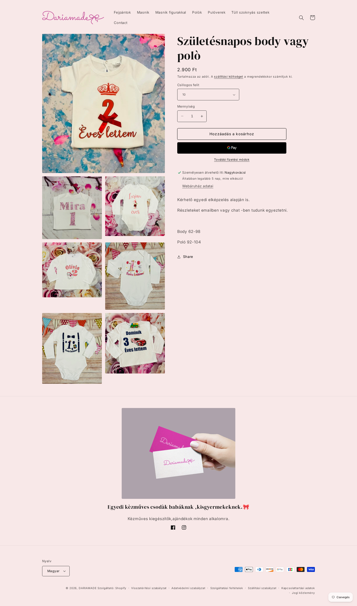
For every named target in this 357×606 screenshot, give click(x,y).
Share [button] (188, 257)
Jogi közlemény (303, 592)
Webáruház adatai (197, 186)
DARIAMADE (88, 588)
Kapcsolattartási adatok (298, 588)
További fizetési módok (231, 159)
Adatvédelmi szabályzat (188, 588)
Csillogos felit (188, 85)
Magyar (53, 571)
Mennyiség (186, 106)
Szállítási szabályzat (262, 588)
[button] (301, 17)
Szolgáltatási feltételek (226, 588)
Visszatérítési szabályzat (149, 588)
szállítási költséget (228, 76)
